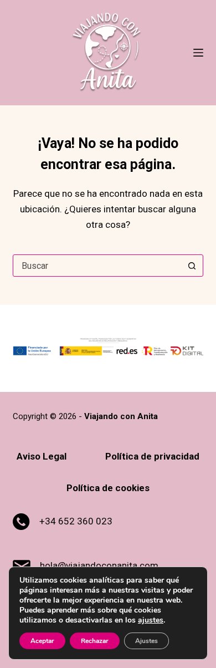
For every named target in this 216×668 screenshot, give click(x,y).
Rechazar (95, 640)
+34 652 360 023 (75, 521)
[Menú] (198, 53)
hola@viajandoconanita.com (99, 565)
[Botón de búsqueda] (192, 265)
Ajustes (146, 640)
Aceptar (42, 640)
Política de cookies (108, 487)
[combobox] (97, 265)
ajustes (150, 620)
